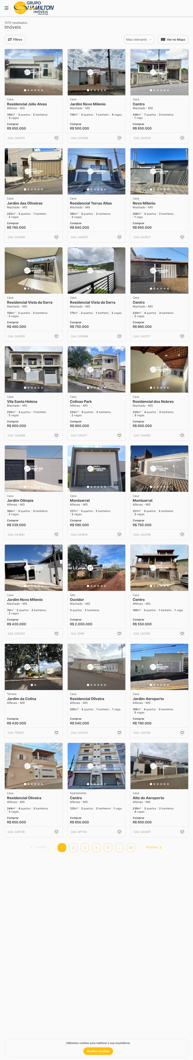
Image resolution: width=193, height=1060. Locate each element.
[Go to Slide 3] (32, 90)
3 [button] (85, 847)
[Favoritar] (57, 138)
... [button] (119, 847)
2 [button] (73, 847)
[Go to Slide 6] (42, 90)
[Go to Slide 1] (25, 90)
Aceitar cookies (98, 1051)
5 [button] (108, 847)
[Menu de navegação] (6, 8)
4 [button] (96, 847)
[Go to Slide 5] (39, 90)
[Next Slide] (59, 72)
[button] (34, 72)
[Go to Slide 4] (35, 90)
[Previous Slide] (9, 72)
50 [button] (131, 847)
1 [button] (62, 847)
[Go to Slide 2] (28, 90)
